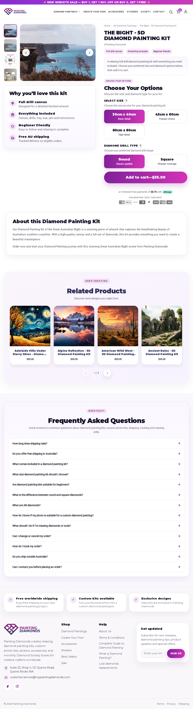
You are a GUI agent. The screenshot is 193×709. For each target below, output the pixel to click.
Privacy (171, 703)
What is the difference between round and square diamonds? (47, 494)
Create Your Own (72, 637)
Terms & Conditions (111, 637)
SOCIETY (146, 11)
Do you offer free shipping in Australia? (34, 453)
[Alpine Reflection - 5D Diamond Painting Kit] (74, 326)
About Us (105, 631)
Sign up (176, 653)
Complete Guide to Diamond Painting (111, 645)
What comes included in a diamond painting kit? (40, 464)
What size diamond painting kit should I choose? (40, 474)
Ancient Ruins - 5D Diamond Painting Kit (162, 352)
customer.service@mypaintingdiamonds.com (32, 677)
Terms (160, 703)
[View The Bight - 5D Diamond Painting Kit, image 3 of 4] (10, 60)
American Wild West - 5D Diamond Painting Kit (118, 354)
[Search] (171, 11)
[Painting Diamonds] (22, 629)
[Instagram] (17, 686)
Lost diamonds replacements (109, 665)
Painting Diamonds (116, 44)
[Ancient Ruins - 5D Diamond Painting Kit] (162, 326)
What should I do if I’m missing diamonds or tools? (41, 525)
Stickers (66, 650)
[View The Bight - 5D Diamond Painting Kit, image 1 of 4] (10, 30)
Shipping (183, 703)
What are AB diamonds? (26, 505)
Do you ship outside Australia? (30, 556)
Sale (64, 663)
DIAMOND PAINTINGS (65, 11)
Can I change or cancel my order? (31, 536)
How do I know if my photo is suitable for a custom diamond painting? (53, 515)
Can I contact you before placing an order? (37, 566)
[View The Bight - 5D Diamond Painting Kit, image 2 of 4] (10, 45)
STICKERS (132, 11)
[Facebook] (8, 686)
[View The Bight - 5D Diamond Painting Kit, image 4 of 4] (10, 74)
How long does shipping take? (29, 443)
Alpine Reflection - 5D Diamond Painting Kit (74, 352)
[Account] (185, 11)
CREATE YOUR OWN (94, 11)
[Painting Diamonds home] (15, 12)
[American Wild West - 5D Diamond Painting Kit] (118, 326)
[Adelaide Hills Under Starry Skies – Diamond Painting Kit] (30, 326)
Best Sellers (69, 656)
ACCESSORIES (116, 11)
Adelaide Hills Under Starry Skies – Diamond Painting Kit (30, 354)
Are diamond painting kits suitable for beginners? (40, 484)
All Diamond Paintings (124, 25)
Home (107, 25)
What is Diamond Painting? (110, 656)
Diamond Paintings (74, 631)
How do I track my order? (27, 546)
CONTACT (159, 11)
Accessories (69, 644)
